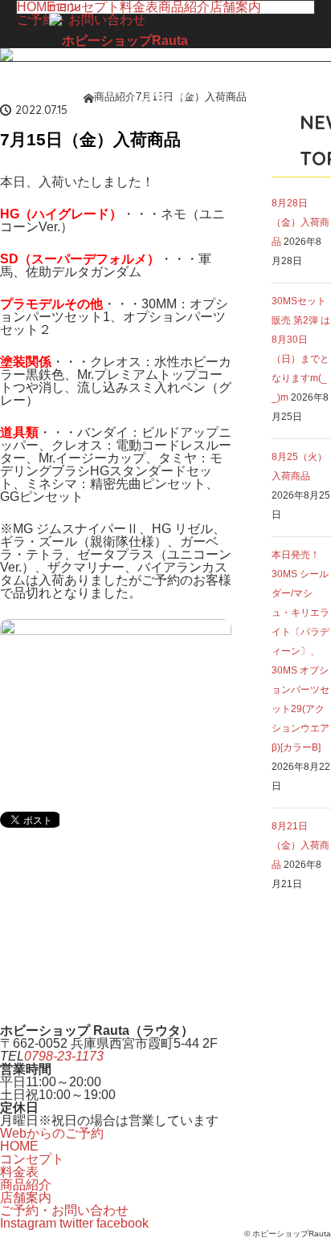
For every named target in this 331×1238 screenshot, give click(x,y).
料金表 (19, 1172)
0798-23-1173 (64, 1056)
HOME (36, 7)
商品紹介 (25, 1184)
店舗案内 (235, 7)
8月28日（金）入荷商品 (300, 222)
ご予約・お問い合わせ (64, 1210)
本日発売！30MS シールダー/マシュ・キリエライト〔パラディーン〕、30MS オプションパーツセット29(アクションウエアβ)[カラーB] (300, 651)
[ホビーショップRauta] (118, 41)
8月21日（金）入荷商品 (300, 845)
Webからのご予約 (52, 1133)
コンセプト (32, 1159)
